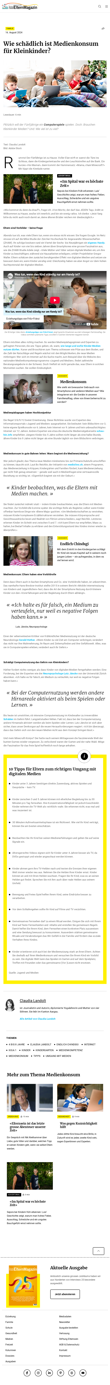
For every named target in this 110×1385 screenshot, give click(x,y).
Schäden (8, 719)
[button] (103, 28)
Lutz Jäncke (70, 673)
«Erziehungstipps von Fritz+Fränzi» (39, 332)
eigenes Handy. (96, 242)
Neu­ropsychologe (53, 673)
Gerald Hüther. (27, 639)
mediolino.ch (75, 464)
